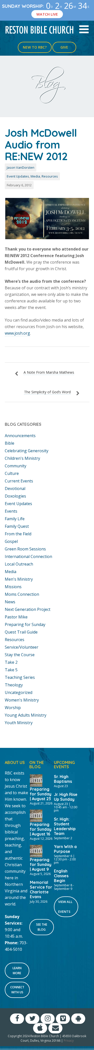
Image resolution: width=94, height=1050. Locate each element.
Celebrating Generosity (26, 450)
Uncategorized (18, 692)
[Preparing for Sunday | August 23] (36, 780)
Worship (13, 707)
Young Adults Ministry (25, 715)
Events (11, 511)
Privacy (69, 1040)
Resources (50, 176)
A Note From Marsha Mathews (49, 372)
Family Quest (17, 526)
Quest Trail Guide (21, 632)
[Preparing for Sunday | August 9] (36, 850)
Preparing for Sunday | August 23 (40, 794)
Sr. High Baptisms (63, 779)
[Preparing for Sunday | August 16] (36, 815)
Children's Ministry (22, 458)
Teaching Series (20, 677)
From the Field (18, 534)
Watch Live (47, 14)
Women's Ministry (22, 700)
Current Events (19, 481)
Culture (12, 473)
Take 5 (11, 670)
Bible (9, 443)
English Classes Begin (61, 875)
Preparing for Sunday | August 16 (40, 829)
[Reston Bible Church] (39, 29)
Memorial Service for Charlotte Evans (41, 889)
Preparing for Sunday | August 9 (40, 864)
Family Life (15, 518)
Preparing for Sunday (25, 624)
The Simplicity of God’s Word (47, 392)
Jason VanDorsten (20, 167)
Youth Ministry (19, 722)
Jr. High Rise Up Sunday (65, 797)
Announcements (20, 435)
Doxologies (15, 496)
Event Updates (18, 176)
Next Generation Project (27, 609)
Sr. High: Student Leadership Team (65, 826)
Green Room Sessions (25, 549)
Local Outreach (19, 564)
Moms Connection (22, 594)
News (10, 602)
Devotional (15, 488)
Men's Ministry (19, 579)
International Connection (28, 556)
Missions (13, 586)
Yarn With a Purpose (65, 849)
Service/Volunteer (21, 647)
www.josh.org (17, 333)
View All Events (65, 906)
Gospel (11, 541)
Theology (14, 685)
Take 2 (11, 662)
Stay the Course (20, 654)
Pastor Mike (16, 617)
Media (35, 176)
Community (15, 466)
